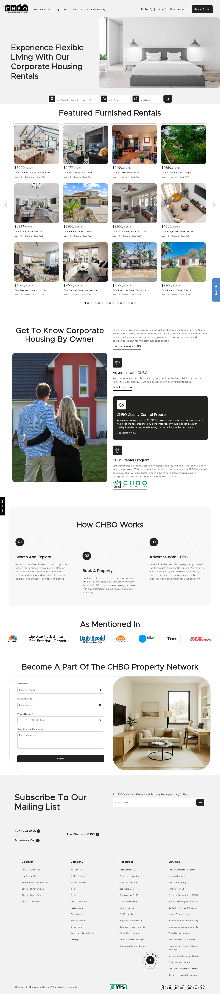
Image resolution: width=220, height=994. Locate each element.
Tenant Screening (128, 901)
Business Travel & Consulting (182, 975)
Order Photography (129, 933)
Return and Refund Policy (83, 933)
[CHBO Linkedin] (189, 987)
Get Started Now (126, 432)
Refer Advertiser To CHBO (132, 927)
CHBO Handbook (128, 914)
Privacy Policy (77, 920)
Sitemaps (75, 939)
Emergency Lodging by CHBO (183, 927)
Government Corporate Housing (184, 956)
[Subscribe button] (200, 802)
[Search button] (167, 99)
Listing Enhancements (179, 914)
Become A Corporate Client (35, 882)
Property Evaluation (129, 876)
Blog (72, 888)
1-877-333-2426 (26, 831)
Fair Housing (76, 914)
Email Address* (25, 698)
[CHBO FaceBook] (163, 987)
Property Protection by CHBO (183, 895)
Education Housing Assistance (183, 968)
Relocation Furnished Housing (183, 920)
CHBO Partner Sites (31, 901)
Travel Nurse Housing (179, 933)
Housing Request (176, 876)
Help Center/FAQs (128, 869)
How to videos (126, 908)
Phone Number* (25, 714)
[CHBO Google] (202, 987)
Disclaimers (76, 927)
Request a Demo (127, 888)
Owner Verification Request (133, 946)
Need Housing (177, 9)
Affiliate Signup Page (31, 895)
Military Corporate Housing (181, 939)
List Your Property (202, 9)
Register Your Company (131, 920)
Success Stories (78, 882)
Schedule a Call (25, 840)
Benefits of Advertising (32, 888)
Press (73, 895)
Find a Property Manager (131, 939)
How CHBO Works (42, 9)
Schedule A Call (176, 888)
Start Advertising (122, 387)
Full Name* (22, 683)
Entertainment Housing (179, 962)
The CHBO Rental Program (181, 869)
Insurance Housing (96, 9)
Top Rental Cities (29, 876)
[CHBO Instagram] (182, 987)
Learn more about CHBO (127, 346)
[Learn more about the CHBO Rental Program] (130, 484)
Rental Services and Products (182, 908)
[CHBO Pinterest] (196, 987)
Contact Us (77, 9)
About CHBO (76, 869)
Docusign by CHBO (129, 895)
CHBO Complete (78, 901)
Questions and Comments (30, 729)
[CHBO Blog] (176, 987)
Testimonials (76, 908)
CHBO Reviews (77, 876)
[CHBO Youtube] (169, 987)
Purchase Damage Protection (183, 901)
